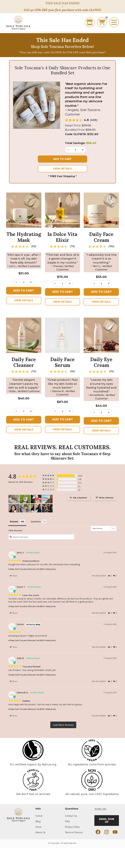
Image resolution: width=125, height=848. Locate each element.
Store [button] (38, 827)
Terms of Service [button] (74, 832)
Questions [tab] (36, 521)
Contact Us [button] (71, 816)
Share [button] (14, 575)
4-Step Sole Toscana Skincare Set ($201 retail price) (31, 569)
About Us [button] (40, 832)
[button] (110, 575)
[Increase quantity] (68, 149)
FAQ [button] (67, 821)
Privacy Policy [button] (72, 827)
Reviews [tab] (14, 521)
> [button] (63, 725)
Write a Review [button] (106, 497)
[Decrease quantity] (82, 149)
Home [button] (39, 816)
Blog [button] (38, 821)
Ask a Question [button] (80, 497)
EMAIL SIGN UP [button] (106, 820)
